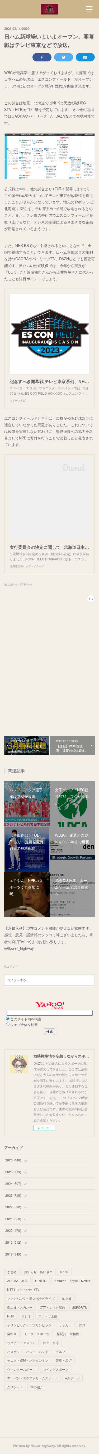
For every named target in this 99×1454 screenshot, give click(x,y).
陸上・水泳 (51, 1342)
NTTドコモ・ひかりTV (23, 1289)
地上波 (67, 1298)
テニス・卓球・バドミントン (27, 1360)
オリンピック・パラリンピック (29, 1325)
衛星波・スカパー (19, 1307)
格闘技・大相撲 (68, 1333)
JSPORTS (79, 1307)
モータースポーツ (36, 1333)
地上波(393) (11, 584)
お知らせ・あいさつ (38, 1271)
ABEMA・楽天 (17, 1280)
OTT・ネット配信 (52, 1307)
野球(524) (26, 584)
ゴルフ (60, 1351)
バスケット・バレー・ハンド (27, 1351)
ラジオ (26, 1316)
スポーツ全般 (47, 1316)
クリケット (15, 1387)
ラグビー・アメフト (21, 1342)
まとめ (12, 1271)
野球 (82, 1325)
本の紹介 (36, 1387)
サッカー (65, 1325)
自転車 (12, 1333)
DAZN (64, 1271)
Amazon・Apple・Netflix (72, 1280)
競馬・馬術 (64, 1360)
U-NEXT (41, 1280)
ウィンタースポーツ (21, 1369)
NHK (10, 1316)
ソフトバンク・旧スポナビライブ (31, 1298)
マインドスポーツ (55, 1369)
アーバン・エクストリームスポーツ (32, 1378)
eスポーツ (72, 1378)
